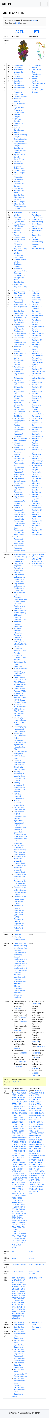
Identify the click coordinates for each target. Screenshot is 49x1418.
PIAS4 (42, 1155)
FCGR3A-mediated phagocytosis (19, 796)
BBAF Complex (19, 201)
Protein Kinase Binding (19, 240)
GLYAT (31, 1131)
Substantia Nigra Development (20, 334)
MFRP (31, 1146)
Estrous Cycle (37, 418)
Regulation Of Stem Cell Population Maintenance (37, 513)
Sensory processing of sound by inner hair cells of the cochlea (19, 776)
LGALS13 (20, 1157)
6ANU (18, 1280)
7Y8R (23, 1298)
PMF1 (38, 1157)
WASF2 (14, 1245)
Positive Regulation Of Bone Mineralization (37, 388)
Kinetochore (18, 65)
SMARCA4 (22, 1213)
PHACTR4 (15, 1193)
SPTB (14, 1218)
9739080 (34, 20)
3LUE (14, 1280)
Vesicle (16, 132)
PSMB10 (39, 1160)
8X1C (14, 1313)
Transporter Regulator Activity (20, 285)
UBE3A (23, 1240)
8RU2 (18, 1307)
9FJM (18, 1318)
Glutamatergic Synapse (19, 198)
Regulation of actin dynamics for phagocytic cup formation (19, 578)
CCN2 (21, 1104)
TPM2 (19, 1236)
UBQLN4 (39, 1189)
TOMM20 (32, 1184)
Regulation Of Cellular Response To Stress (37, 1325)
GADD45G (33, 1128)
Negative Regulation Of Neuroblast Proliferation (37, 341)
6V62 (14, 1291)
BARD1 (37, 1099)
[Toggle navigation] (43, 3)
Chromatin (17, 67)
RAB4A (20, 1202)
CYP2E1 (37, 1119)
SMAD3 (20, 1211)
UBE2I (18, 1240)
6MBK (14, 1284)
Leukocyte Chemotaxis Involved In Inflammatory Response (36, 297)
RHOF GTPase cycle (19, 757)
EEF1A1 (21, 1135)
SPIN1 (31, 1178)
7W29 (18, 1298)
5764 (31, 1251)
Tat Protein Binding (18, 251)
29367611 (35, 1068)
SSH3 (14, 1222)
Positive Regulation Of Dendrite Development (37, 488)
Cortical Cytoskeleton (19, 129)
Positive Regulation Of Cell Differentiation (19, 392)
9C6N (14, 1318)
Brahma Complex (20, 139)
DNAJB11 (33, 1122)
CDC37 (19, 1108)
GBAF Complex (20, 204)
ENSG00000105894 (36, 1264)
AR (24, 1097)
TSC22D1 (32, 1187)
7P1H (23, 1293)
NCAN (38, 1151)
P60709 (14, 1271)
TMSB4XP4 (16, 1234)
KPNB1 (32, 1142)
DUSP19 (20, 1133)
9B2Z (14, 1316)
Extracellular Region (36, 66)
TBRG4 (37, 1182)
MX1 (20, 1171)
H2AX (24, 1144)
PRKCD (19, 1198)
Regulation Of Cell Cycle (19, 435)
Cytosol (17, 83)
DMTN (21, 1128)
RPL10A (15, 1207)
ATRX (39, 1097)
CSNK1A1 (23, 1126)
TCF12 (19, 1082)
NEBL (19, 1178)
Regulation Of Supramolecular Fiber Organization (19, 1334)
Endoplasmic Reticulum (36, 75)
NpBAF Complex (20, 170)
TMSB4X (15, 1229)
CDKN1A (22, 1111)
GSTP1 (38, 1135)
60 (13, 1251)
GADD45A (36, 1126)
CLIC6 (19, 1115)
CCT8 (14, 1108)
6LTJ (17, 1282)
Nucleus (17, 76)
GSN (19, 1144)
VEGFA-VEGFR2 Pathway (20, 645)
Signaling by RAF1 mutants (19, 768)
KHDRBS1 (15, 1155)
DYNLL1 (15, 1135)
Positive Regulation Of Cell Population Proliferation (19, 327)
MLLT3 (42, 1146)
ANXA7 (14, 1097)
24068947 (17, 1048)
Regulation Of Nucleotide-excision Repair (19, 548)
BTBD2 (32, 1106)
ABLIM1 (24, 1090)
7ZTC (14, 1300)
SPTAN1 (20, 1216)
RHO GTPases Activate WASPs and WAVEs (20, 684)
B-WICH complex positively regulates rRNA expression (20, 671)
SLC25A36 (33, 1175)
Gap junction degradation (18, 564)
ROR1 (38, 1169)
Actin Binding (19, 1322)
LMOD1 (14, 1164)
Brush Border (19, 94)
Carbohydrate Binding (36, 236)
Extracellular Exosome (18, 164)
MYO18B (15, 1173)
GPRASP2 (33, 1133)
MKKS (37, 1146)
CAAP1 (38, 1108)
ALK (41, 1090)
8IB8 (18, 1302)
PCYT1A (20, 1184)
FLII (13, 1142)
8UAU (14, 1309)
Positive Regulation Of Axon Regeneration (37, 450)
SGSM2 (37, 1173)
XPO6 (14, 1247)
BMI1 (39, 1104)
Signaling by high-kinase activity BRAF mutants (20, 729)
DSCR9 (21, 1131)
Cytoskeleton (19, 85)
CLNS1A (15, 1117)
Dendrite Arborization (36, 482)
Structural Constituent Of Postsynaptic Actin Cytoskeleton (19, 277)
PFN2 (18, 1191)
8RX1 (23, 1307)
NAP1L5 (32, 1151)
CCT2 (14, 1106)
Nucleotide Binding (18, 213)
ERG (25, 1137)
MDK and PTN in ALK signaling (38, 560)
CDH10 (32, 1113)
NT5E (14, 1182)
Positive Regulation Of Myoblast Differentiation (19, 401)
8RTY (14, 1307)
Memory (35, 349)
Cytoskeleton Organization (19, 312)
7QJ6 (14, 1296)
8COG (23, 1300)
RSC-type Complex (17, 120)
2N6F (31, 1278)
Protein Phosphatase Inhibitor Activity (37, 214)
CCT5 (23, 1106)
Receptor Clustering (35, 408)
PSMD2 (39, 1162)
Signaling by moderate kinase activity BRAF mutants (20, 721)
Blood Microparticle (18, 176)
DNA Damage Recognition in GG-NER (19, 713)
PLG (17, 1196)
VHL (13, 1242)
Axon (16, 125)
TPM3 (24, 1236)
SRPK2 (14, 1220)
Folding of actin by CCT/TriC (19, 607)
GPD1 (37, 1131)
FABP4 (18, 1140)
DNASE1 (15, 1131)
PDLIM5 (20, 1187)
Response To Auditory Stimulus (38, 377)
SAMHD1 (15, 1209)
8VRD (19, 1309)
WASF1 (24, 1242)
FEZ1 (42, 1124)
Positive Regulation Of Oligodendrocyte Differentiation (37, 459)
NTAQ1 (19, 1182)
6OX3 (14, 1289)
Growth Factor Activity (37, 225)
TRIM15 (15, 1238)
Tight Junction (19, 168)
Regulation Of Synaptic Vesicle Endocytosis (20, 480)
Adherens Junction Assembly (17, 348)
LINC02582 (16, 1162)
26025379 (36, 1003)
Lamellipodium (19, 123)
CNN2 (21, 1117)
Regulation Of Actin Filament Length (19, 1380)
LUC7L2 (32, 1144)
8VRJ (23, 1309)
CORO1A (15, 1119)
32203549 (18, 1066)
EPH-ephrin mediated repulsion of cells (20, 617)
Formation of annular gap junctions (18, 570)
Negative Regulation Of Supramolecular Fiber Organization (19, 1389)
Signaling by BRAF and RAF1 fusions (20, 735)
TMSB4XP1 (16, 1231)
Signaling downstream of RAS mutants (19, 762)
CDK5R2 (15, 1111)
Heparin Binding (37, 228)
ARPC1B (15, 1099)
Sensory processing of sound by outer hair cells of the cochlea (19, 787)
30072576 (40, 1046)
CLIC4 (14, 1115)
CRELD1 (38, 1117)
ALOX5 (20, 1095)
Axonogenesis (19, 322)
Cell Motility (18, 416)
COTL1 (14, 1122)
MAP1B (14, 1166)
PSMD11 (32, 1162)
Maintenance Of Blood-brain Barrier (20, 355)
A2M (19, 1090)
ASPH (37, 1095)
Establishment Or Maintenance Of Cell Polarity (20, 317)
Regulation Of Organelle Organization (19, 1364)
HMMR (23, 1146)
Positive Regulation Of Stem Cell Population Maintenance (19, 489)
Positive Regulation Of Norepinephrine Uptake (19, 428)
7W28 (14, 1298)
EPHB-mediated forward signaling (20, 611)
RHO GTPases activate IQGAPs (20, 678)
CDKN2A (15, 1113)
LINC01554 (16, 1160)
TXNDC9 (40, 1187)
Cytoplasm (18, 81)
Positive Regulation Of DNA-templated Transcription (19, 410)
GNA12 (14, 1144)
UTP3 (31, 1191)
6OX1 (18, 1287)
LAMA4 (38, 1142)
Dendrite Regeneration (36, 394)
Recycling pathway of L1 (19, 636)
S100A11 (21, 1207)
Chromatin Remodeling (18, 298)
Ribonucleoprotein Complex (20, 207)
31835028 (35, 1041)
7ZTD (18, 1300)
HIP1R (18, 1146)
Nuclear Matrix (19, 112)
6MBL (19, 1284)
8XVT (23, 1313)
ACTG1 (14, 1095)
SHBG (14, 1211)
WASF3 (20, 1245)
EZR (13, 1140)
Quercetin (17, 934)
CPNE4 (20, 1124)
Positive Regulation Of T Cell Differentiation (20, 374)
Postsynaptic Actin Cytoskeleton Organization (19, 466)
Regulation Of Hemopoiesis (37, 506)
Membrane (18, 110)
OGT (24, 1182)
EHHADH (15, 1137)
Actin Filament (19, 87)
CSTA (31, 1119)
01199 (31, 1258)
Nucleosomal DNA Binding (18, 256)
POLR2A (23, 1196)
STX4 (19, 1222)
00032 (14, 1258)
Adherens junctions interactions (18, 623)
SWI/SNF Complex (17, 115)
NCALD (19, 1175)
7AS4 (19, 1293)
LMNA (22, 1162)
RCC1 (23, 1204)
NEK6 (31, 1153)
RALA (14, 1082)
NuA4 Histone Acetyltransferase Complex (20, 143)
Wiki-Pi (6, 3)
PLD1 (22, 1193)
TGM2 (14, 1227)
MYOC (14, 1175)
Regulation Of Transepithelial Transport (19, 474)
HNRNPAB (16, 1149)
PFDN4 (20, 1189)
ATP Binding (18, 226)
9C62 (22, 1316)
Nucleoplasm (18, 78)
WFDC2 (32, 1193)
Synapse (17, 161)
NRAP (14, 1180)
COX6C (41, 1115)
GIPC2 (40, 1128)
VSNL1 (18, 1242)
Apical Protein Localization (19, 368)
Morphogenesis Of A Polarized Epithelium (19, 293)
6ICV (13, 1282)
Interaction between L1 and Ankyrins (20, 650)
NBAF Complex (19, 172)
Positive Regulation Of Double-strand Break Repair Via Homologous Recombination (20, 513)
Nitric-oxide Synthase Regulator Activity (20, 246)
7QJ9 (18, 1296)
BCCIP (31, 1102)
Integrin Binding (37, 219)
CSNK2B (15, 1128)
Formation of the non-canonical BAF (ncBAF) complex (20, 900)
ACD (18, 1093)
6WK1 (22, 1291)
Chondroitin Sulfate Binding (37, 240)
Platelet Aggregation (18, 444)
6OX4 (18, 1289)
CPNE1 (20, 1122)
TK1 (23, 1227)
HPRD (17, 23)
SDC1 (42, 1171)
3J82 (22, 1278)
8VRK (14, 1311)
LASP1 (22, 1155)
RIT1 (43, 1166)
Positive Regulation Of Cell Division (37, 476)
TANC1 (22, 1225)
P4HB (31, 1155)
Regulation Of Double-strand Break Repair (19, 532)
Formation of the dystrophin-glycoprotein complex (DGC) (20, 859)
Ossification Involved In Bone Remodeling (38, 413)
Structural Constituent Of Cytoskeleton (19, 219)
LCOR (14, 1157)
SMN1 (14, 1216)
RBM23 (38, 1166)
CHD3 (35, 1115)
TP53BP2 (40, 1184)
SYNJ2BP (15, 1225)
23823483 (36, 1053)
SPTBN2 (20, 1218)
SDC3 (31, 1173)
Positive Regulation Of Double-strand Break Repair (19, 540)
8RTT (23, 1304)
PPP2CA (32, 1160)
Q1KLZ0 (21, 1271)
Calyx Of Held (19, 159)
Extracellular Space (18, 73)
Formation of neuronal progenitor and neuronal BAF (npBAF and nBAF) (19, 911)
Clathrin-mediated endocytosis (20, 752)
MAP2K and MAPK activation (20, 705)
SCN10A (22, 1209)
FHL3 (23, 1140)
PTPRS (32, 1164)
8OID (14, 1304)
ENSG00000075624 (19, 1264)
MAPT (14, 1169)
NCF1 (25, 1175)
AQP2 (20, 1097)
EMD (21, 1137)
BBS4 (14, 1102)
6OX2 (23, 1287)
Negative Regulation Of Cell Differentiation (19, 383)
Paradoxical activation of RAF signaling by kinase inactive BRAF (20, 744)
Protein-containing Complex (20, 135)
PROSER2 (16, 1200)
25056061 (35, 1073)
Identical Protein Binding (20, 260)
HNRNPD (23, 1149)
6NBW (24, 1284)
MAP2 (20, 1166)
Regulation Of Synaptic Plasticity (37, 440)
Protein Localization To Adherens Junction (19, 450)
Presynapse (18, 188)
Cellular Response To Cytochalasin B (19, 458)
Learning (35, 346)
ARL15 (31, 1095)
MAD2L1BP (40, 1144)
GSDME (41, 1133)
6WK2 (14, 1293)
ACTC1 (23, 1093)
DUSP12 (40, 1122)
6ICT (23, 1280)
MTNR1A (15, 1171)
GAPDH (23, 1142)
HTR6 (20, 1153)
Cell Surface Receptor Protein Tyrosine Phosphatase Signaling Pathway (38, 318)
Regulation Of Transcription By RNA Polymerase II (20, 305)
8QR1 (18, 1304)
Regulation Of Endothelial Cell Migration (37, 362)
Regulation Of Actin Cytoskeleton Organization (19, 1343)
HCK (13, 1146)
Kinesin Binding (19, 237)
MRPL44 (32, 1149)
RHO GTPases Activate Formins (20, 696)
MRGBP (20, 1169)
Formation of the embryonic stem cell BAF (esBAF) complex (20, 891)
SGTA (42, 1173)
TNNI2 (23, 1234)
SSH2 (24, 1220)
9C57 (18, 1316)
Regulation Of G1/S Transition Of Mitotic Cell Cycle (19, 524)
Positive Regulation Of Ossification (37, 431)
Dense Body (18, 179)
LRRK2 (20, 1164)
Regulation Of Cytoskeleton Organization (19, 1326)
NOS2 (24, 1178)
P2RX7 (14, 1184)
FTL (30, 1126)
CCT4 (18, 1106)
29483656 (35, 1075)
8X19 (23, 1311)
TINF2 (19, 1227)
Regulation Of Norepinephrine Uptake (19, 420)
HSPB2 (14, 1153)
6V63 (18, 1291)
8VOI (40, 1278)
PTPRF (14, 1202)
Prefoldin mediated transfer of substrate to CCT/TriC (20, 600)
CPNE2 (14, 1124)
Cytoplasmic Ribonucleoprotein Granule (20, 150)
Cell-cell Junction (20, 96)
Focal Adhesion (19, 103)
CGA (31, 1115)
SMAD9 (14, 1213)
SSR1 (37, 1178)
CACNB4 (32, 1111)
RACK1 (32, 1166)
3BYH (14, 1278)
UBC (13, 1240)
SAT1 (37, 1171)
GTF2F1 (32, 1137)
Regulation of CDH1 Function (19, 808)
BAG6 (31, 1099)
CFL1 (21, 1113)
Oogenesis (35, 445)
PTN (37, 31)
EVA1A (37, 1124)
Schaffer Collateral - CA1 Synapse (20, 183)
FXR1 (17, 1142)
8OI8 (22, 1302)
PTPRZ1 (38, 1164)
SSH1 (20, 1220)
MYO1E (21, 1173)
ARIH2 (41, 1093)
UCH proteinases (20, 709)
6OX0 (14, 1287)
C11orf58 (38, 1106)
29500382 (35, 1057)
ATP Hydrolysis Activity (19, 234)
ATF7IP (21, 1099)
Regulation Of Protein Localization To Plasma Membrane (19, 501)
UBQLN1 (32, 1189)
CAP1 (25, 1102)
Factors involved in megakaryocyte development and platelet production (20, 838)
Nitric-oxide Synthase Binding (20, 269)
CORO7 (22, 1119)
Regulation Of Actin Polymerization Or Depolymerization (20, 1372)
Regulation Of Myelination (37, 399)
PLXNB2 (32, 1157)
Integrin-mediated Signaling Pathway (38, 328)
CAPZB (39, 1111)
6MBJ (22, 1282)
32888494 (22, 1017)
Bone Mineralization (37, 381)
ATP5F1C (32, 1097)
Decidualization (37, 436)
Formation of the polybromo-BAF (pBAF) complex (20, 883)
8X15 (18, 1311)
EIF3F (31, 1124)
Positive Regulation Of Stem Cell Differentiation (37, 531)
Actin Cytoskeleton (19, 106)
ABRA (14, 1093)
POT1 (14, 1198)
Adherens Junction (17, 100)
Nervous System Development (38, 334)
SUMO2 (24, 1222)
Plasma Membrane (18, 91)
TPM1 (14, 1236)
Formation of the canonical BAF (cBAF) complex (20, 876)
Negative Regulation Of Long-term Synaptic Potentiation (37, 498)
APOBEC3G (33, 1093)
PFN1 (14, 1191)
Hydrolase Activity (17, 229)
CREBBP (15, 1126)
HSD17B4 (22, 1151)
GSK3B (32, 1135)
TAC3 (38, 1180)
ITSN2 (40, 1140)
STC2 (41, 1178)
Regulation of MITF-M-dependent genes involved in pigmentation (20, 816)
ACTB (19, 31)
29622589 (17, 1008)
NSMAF (20, 1180)
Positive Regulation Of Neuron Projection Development (38, 370)
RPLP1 (32, 1171)
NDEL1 (14, 1178)
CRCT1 (32, 1117)
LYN (24, 1164)
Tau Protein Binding (18, 265)
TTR (24, 1238)
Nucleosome (18, 69)
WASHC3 (37, 1191)
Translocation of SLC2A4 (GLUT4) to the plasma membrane (20, 557)
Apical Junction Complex (19, 155)
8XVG (18, 1313)
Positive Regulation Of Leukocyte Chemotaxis (37, 307)
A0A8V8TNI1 (34, 1271)
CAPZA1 (15, 1104)
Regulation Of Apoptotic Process (19, 362)
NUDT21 (37, 1153)
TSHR (20, 1238)
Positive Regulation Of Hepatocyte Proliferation (37, 522)
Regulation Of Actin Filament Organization (19, 1351)
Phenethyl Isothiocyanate (19, 938)
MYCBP (39, 1149)
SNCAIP (41, 1175)
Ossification (36, 291)
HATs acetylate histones (19, 593)
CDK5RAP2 (39, 1113)
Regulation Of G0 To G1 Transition (20, 439)
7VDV (23, 1296)
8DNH (14, 1302)
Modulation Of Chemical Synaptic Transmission (37, 468)
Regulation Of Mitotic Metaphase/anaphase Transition (20, 341)
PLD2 (14, 1196)
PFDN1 (14, 1189)
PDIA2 (14, 1187)
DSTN (14, 1133)
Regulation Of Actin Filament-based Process (19, 1358)
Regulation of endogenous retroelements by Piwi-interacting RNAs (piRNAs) (20, 849)
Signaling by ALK (38, 554)
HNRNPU (15, 1151)
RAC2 (19, 1204)
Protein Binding (19, 224)
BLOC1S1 (33, 1104)
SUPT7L (32, 1180)
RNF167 (32, 1169)
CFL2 (25, 1113)
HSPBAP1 (33, 1140)
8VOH (36, 1278)
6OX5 (23, 1289)
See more (15, 1396)
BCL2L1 (19, 1102)
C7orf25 (32, 1108)
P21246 (32, 1273)
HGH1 (38, 1137)
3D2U (18, 1278)
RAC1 (14, 1204)
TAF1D (31, 1182)
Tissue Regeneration (36, 403)
